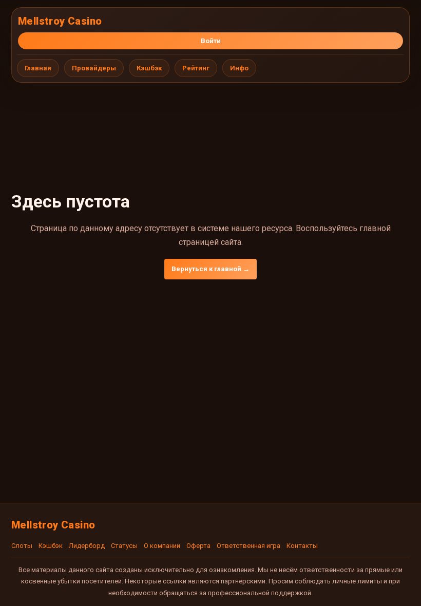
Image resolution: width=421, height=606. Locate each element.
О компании (162, 546)
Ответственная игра (248, 546)
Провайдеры (94, 68)
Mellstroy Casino (60, 21)
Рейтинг (195, 68)
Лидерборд (87, 546)
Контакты (302, 546)
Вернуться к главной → (210, 269)
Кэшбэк (149, 68)
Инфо (239, 68)
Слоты (21, 546)
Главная (38, 68)
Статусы (124, 546)
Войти (211, 41)
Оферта (198, 546)
